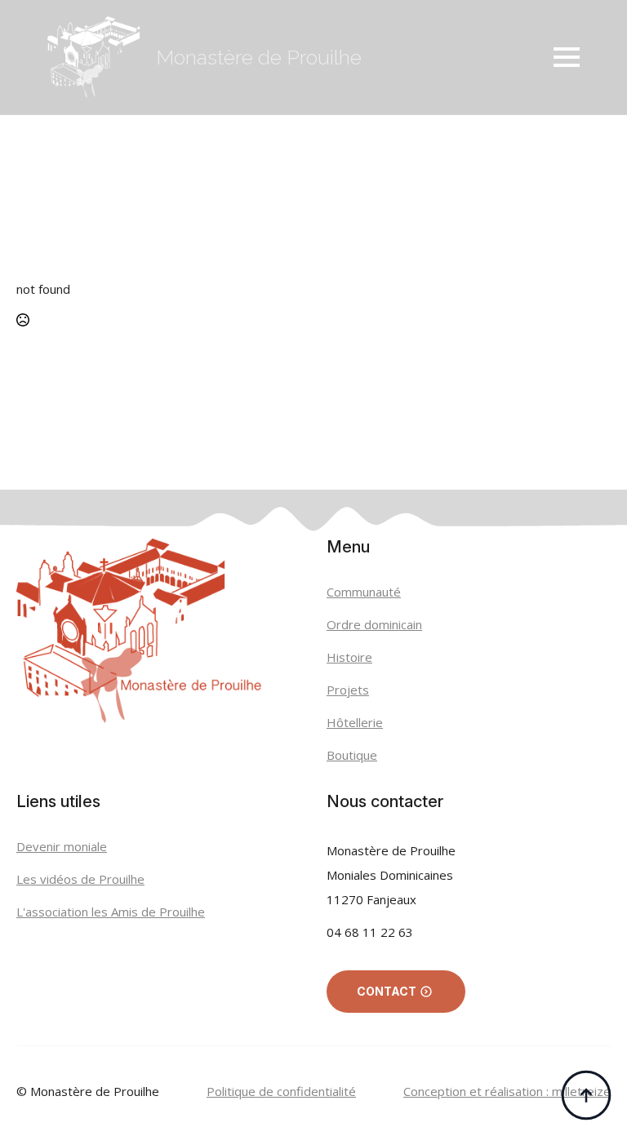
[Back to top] (586, 1095)
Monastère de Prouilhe (259, 57)
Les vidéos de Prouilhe (80, 879)
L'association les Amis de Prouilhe (110, 911)
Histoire (349, 657)
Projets (348, 689)
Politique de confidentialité (281, 1091)
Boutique (352, 755)
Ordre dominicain (374, 624)
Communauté (364, 592)
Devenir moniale (61, 846)
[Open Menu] (567, 57)
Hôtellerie (355, 722)
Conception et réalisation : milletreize (507, 1091)
